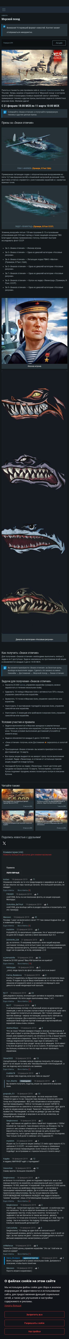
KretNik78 (10, 1073)
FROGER (9, 894)
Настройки (34, 1331)
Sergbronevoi (12, 1121)
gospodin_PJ (8, 1094)
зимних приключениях (50, 90)
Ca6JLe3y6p (11, 1228)
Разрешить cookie (34, 1323)
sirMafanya (8, 1246)
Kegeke (6, 1159)
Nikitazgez (11, 967)
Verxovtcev (8, 1168)
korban (6, 879)
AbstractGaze (12, 1028)
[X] (4, 843)
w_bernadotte (9, 958)
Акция (59, 43)
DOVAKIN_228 (12, 940)
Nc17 (5, 993)
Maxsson (7, 917)
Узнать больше (12, 1305)
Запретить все (34, 1314)
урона (22, 685)
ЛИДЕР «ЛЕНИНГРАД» (24, 226)
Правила (10, 868)
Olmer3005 (8, 1058)
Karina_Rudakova (14, 975)
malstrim (10, 929)
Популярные (13, 873)
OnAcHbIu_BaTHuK (14, 904)
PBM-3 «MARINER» (24, 168)
